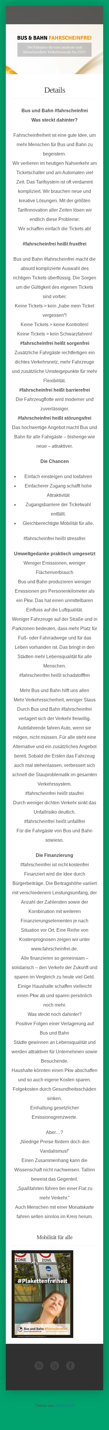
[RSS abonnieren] (39, 1369)
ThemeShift (64, 1405)
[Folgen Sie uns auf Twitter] (54, 1369)
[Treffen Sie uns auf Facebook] (70, 1369)
